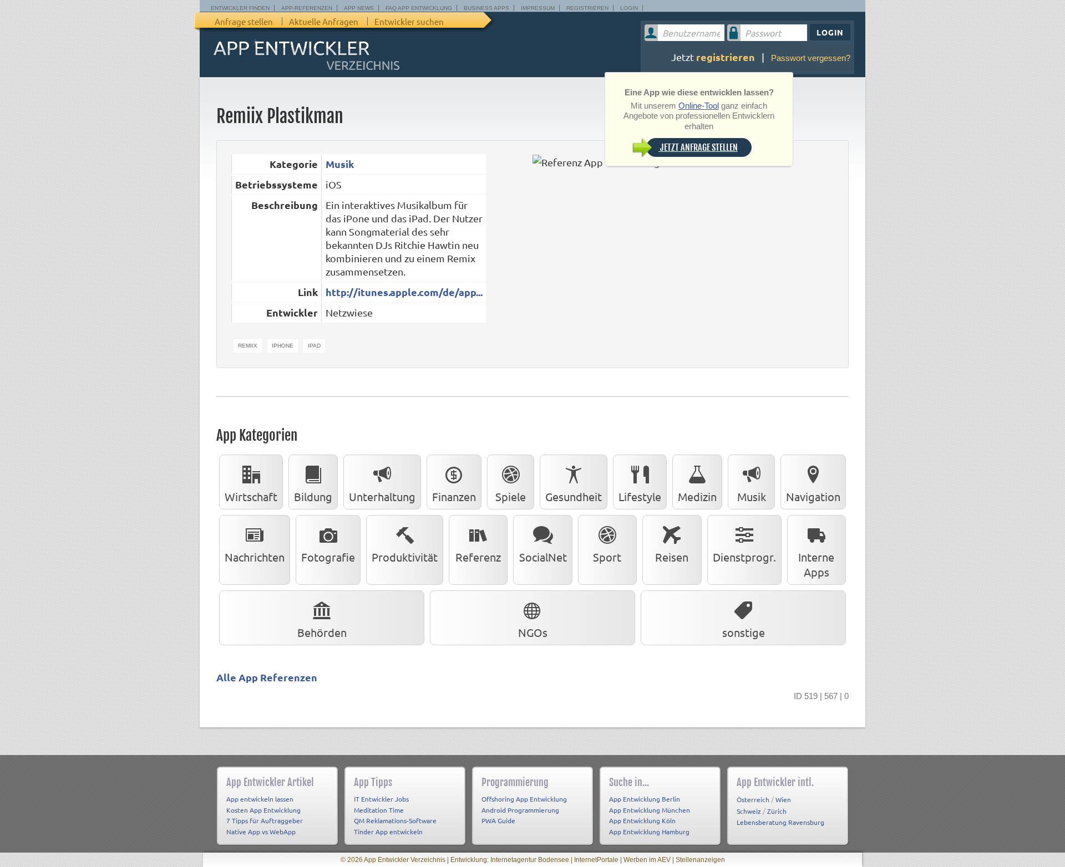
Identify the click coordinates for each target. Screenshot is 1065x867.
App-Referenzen (306, 8)
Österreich (753, 799)
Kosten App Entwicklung (263, 809)
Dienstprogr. (744, 557)
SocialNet (543, 557)
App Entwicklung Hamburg (649, 831)
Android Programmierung (520, 809)
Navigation (813, 496)
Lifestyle (639, 496)
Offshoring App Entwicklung (524, 798)
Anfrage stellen (244, 21)
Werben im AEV (647, 860)
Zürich (777, 811)
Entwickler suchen (409, 21)
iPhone (282, 346)
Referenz (478, 557)
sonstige (743, 632)
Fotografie (328, 557)
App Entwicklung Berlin (644, 798)
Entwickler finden (240, 8)
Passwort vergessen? (810, 58)
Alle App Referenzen (266, 677)
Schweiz (749, 811)
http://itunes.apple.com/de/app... (404, 291)
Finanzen (454, 496)
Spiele (510, 496)
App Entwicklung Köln (642, 820)
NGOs (532, 632)
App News (359, 8)
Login (629, 8)
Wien (783, 799)
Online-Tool (698, 105)
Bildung (313, 496)
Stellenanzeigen (700, 860)
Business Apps (486, 8)
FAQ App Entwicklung (419, 8)
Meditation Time (379, 809)
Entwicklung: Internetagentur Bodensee (509, 860)
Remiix (247, 346)
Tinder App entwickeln (388, 831)
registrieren (725, 56)
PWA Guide (498, 820)
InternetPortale (596, 860)
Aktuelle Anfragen (323, 21)
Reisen (671, 557)
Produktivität (405, 557)
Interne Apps (816, 564)
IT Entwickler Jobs (381, 798)
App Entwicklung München (649, 809)
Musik (340, 163)
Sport (607, 557)
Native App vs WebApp (261, 831)
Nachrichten (255, 557)
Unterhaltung (382, 496)
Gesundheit (573, 496)
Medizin (697, 496)
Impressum (538, 8)
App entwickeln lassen (259, 798)
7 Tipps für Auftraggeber (264, 820)
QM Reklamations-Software (395, 820)
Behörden (322, 632)
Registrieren (587, 8)
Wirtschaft (251, 496)
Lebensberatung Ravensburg (780, 822)
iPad (314, 346)
